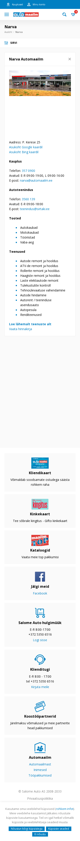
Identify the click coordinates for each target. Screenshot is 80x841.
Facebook (40, 593)
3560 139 (28, 199)
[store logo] (26, 14)
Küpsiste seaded (58, 829)
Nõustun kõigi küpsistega (26, 829)
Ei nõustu (40, 834)
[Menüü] (6, 14)
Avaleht (8, 32)
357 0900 (28, 171)
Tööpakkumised (40, 775)
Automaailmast (40, 764)
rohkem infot (64, 809)
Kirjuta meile (40, 687)
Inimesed (40, 770)
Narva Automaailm (26, 59)
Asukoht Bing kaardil (23, 152)
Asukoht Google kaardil (25, 147)
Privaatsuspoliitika (40, 798)
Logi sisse (40, 640)
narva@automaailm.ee (36, 180)
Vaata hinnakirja (20, 329)
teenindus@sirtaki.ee (35, 209)
